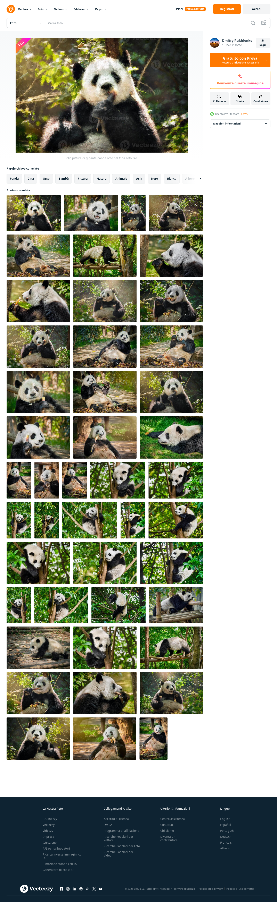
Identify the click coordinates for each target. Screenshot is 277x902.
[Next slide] (196, 179)
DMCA (108, 825)
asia (139, 178)
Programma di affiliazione (121, 831)
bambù (64, 178)
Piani (179, 9)
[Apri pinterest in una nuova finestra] (81, 888)
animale (121, 178)
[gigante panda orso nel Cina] (91, 213)
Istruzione (50, 842)
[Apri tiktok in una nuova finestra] (87, 888)
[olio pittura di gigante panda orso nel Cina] (34, 213)
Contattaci (167, 825)
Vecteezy (49, 825)
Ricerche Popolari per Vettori (118, 838)
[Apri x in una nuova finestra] (94, 888)
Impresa (48, 837)
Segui (263, 45)
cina (31, 178)
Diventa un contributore (169, 838)
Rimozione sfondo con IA (60, 864)
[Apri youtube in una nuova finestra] (100, 888)
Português (227, 831)
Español (225, 825)
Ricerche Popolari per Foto (122, 846)
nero (154, 178)
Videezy (48, 831)
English (225, 819)
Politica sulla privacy (210, 889)
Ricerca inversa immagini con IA (63, 856)
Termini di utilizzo (184, 889)
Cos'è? (244, 114)
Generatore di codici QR (59, 870)
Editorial (79, 9)
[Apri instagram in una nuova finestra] (68, 888)
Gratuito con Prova (240, 60)
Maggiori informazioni (227, 123)
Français (226, 842)
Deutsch (225, 837)
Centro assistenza (172, 819)
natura (101, 178)
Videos (59, 9)
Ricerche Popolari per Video (118, 853)
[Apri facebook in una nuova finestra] (61, 888)
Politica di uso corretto (240, 889)
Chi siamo (167, 831)
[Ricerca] (253, 22)
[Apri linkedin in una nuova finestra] (74, 888)
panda (14, 178)
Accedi (256, 9)
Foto (41, 9)
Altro (223, 848)
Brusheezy (50, 819)
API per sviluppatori (56, 848)
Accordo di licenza (116, 819)
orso (46, 178)
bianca (171, 178)
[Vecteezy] (11, 9)
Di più (99, 9)
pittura (83, 178)
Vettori (23, 9)
